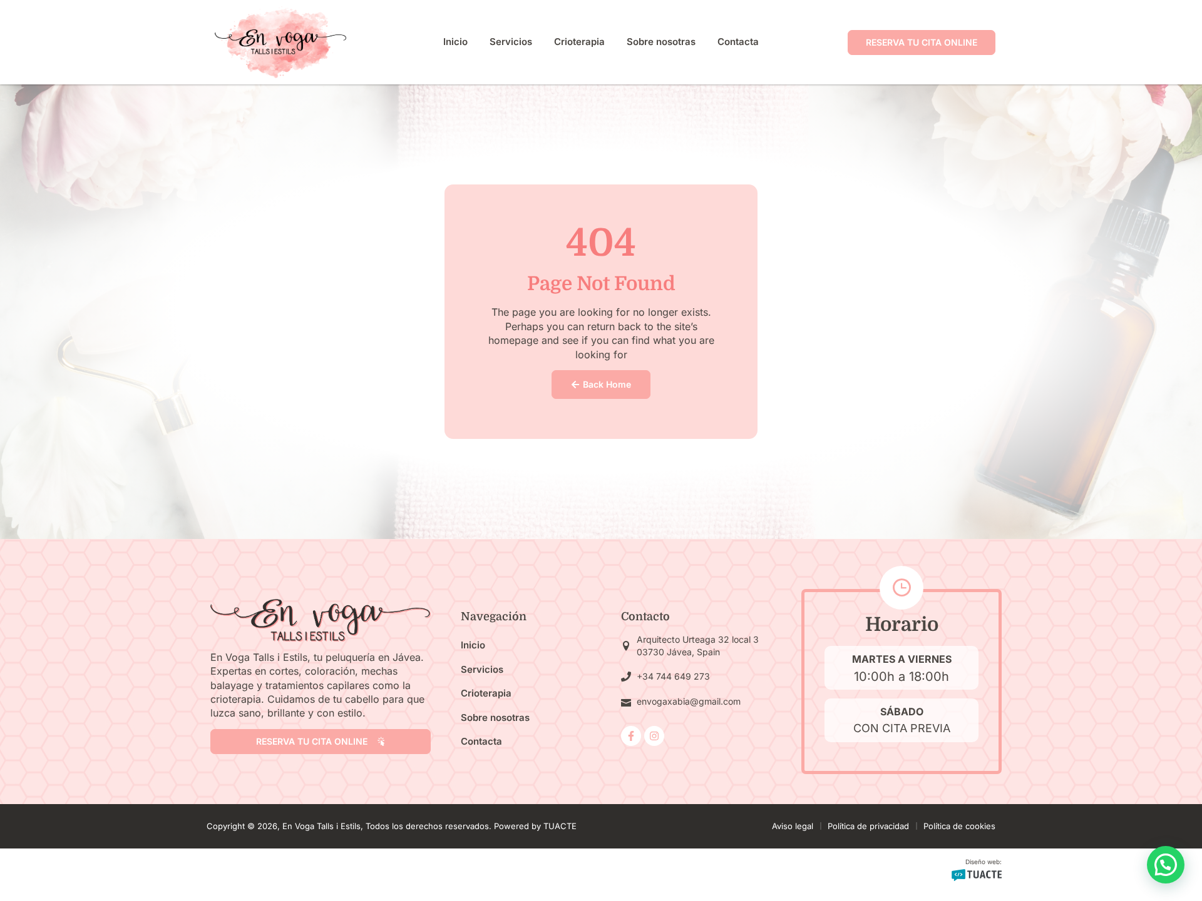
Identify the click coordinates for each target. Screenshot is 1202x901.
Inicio (455, 42)
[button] (1165, 864)
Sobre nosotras (661, 42)
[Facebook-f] (631, 736)
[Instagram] (654, 736)
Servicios (511, 42)
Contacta (738, 42)
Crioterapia (579, 42)
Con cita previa (901, 728)
